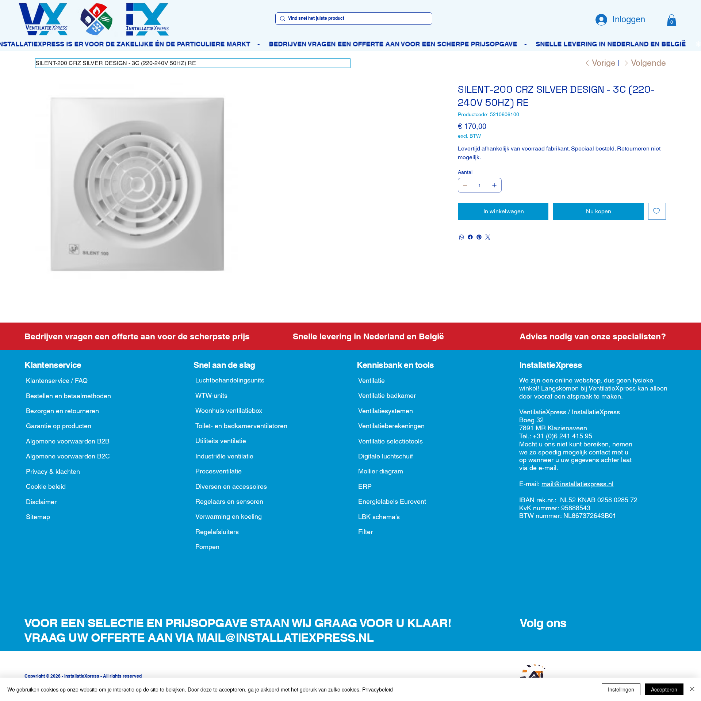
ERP (365, 486)
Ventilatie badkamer (387, 395)
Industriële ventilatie (224, 456)
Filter (365, 532)
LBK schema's (379, 517)
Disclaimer (41, 502)
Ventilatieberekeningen (391, 426)
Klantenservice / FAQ (57, 380)
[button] (672, 20)
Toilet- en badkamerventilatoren (241, 426)
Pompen (207, 546)
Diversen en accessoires (231, 486)
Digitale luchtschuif (385, 456)
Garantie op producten (58, 426)
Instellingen (621, 689)
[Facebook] (470, 237)
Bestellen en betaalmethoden (68, 396)
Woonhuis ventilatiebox (228, 410)
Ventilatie (371, 380)
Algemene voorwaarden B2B (68, 441)
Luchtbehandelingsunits (229, 380)
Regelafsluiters (217, 532)
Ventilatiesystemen (385, 411)
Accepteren (664, 689)
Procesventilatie (218, 471)
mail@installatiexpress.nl (577, 484)
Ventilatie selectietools (390, 441)
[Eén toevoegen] (494, 185)
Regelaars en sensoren (229, 501)
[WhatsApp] (461, 237)
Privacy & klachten (53, 471)
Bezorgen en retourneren (62, 411)
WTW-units (211, 395)
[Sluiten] (692, 689)
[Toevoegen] (657, 211)
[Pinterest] (479, 237)
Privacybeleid (377, 689)
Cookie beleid (46, 486)
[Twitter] (487, 237)
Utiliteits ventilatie (220, 441)
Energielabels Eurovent (392, 501)
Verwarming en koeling (228, 516)
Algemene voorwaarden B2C (68, 456)
